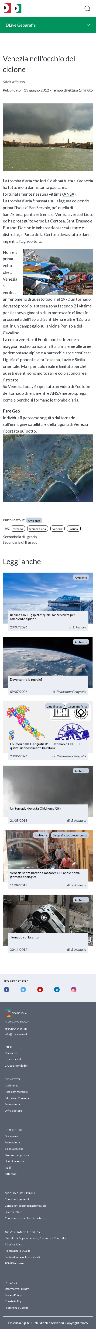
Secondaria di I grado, (20, 536)
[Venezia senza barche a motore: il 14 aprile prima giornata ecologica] (48, 859)
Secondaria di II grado (20, 542)
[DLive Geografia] (18, 12)
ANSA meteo (62, 393)
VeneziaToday (21, 386)
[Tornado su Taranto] (48, 924)
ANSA (68, 194)
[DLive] (7, 8)
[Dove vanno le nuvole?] (48, 666)
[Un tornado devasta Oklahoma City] (48, 794)
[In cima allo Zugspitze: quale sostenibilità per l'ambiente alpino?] (48, 601)
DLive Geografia (21, 25)
